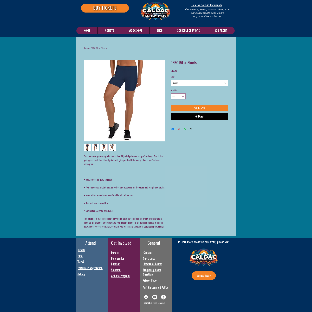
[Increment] (183, 96)
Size (173, 77)
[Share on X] (191, 129)
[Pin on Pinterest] (179, 129)
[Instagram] (163, 297)
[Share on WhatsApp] (185, 129)
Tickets (81, 250)
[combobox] (199, 83)
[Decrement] (173, 96)
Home (86, 48)
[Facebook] (145, 297)
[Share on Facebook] (173, 129)
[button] (188, 30)
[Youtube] (154, 297)
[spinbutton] (178, 96)
